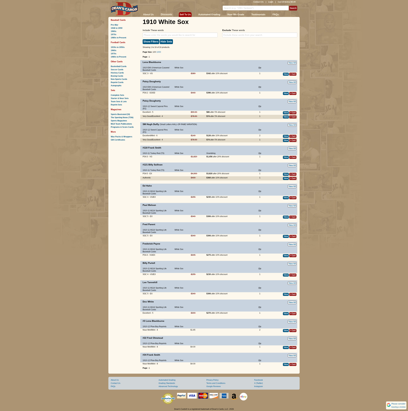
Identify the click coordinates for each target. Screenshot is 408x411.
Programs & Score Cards (122, 127)
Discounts (166, 14)
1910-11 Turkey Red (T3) (153, 153)
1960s (113, 31)
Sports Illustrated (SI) (120, 114)
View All (292, 63)
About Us (148, 14)
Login (270, 2)
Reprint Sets (116, 105)
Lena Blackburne (152, 62)
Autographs (116, 85)
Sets (113, 90)
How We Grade (235, 14)
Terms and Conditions (215, 383)
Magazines (116, 109)
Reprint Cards (117, 82)
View (286, 74)
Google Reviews (213, 386)
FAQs (276, 14)
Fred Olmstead (155, 338)
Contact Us (258, 2)
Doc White (148, 301)
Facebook (258, 380)
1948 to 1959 (116, 28)
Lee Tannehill (150, 282)
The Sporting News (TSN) (122, 117)
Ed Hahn (147, 185)
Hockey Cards (117, 73)
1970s (113, 34)
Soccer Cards (117, 69)
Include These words (153, 30)
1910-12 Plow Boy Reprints (154, 326)
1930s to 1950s (118, 47)
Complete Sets (117, 95)
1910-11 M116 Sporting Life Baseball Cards (155, 192)
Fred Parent (149, 224)
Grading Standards (167, 383)
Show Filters (150, 41)
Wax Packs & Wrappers (121, 137)
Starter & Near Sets (120, 98)
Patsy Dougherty (152, 81)
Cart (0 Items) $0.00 (287, 2)
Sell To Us (185, 14)
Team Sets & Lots (119, 101)
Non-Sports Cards (119, 79)
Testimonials (258, 14)
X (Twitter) (258, 383)
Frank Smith (154, 147)
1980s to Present (118, 38)
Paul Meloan (149, 205)
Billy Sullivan (155, 164)
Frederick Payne (151, 243)
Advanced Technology (168, 386)
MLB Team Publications (121, 124)
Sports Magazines (119, 121)
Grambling (210, 153)
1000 (159, 52)
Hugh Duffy (153, 124)
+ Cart (293, 74)
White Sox (179, 68)
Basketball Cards (119, 66)
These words (233, 30)
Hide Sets (166, 41)
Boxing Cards (117, 76)
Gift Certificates (118, 140)
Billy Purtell (149, 263)
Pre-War (114, 25)
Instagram (258, 386)
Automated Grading (209, 14)
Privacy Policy (212, 380)
